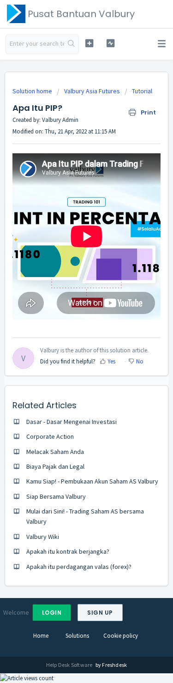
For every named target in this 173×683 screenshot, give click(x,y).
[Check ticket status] (110, 43)
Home (40, 636)
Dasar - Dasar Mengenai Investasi (71, 421)
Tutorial (142, 91)
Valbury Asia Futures (92, 91)
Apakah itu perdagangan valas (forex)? (78, 566)
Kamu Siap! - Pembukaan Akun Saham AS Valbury (92, 481)
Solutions (77, 636)
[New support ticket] (89, 43)
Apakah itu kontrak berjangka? (67, 551)
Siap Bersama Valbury (56, 496)
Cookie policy (120, 636)
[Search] (71, 44)
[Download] (69, 339)
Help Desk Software (70, 664)
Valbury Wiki (42, 536)
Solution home (33, 91)
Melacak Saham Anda (55, 451)
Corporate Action (50, 436)
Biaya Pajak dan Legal (55, 466)
